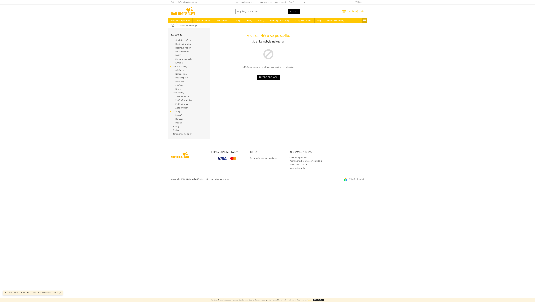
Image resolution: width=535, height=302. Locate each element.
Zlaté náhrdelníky (183, 100)
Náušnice (179, 70)
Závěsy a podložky (183, 59)
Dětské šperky (181, 77)
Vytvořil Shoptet (356, 179)
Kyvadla (179, 62)
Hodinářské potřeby (182, 40)
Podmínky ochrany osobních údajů (277, 2)
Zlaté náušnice (182, 96)
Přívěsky (179, 85)
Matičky (179, 55)
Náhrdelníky (181, 74)
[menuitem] (180, 20)
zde (309, 300)
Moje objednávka (297, 168)
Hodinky (176, 111)
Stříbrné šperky (180, 66)
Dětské (178, 122)
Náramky (179, 81)
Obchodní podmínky (245, 2)
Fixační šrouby (182, 51)
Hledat (293, 11)
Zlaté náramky (182, 104)
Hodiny (176, 126)
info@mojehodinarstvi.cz (265, 158)
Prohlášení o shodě (298, 164)
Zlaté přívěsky (181, 107)
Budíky (176, 130)
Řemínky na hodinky (182, 134)
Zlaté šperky (178, 92)
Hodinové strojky (183, 44)
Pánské (178, 115)
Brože (178, 89)
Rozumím (318, 300)
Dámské (179, 119)
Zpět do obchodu (268, 77)
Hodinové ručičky (183, 47)
